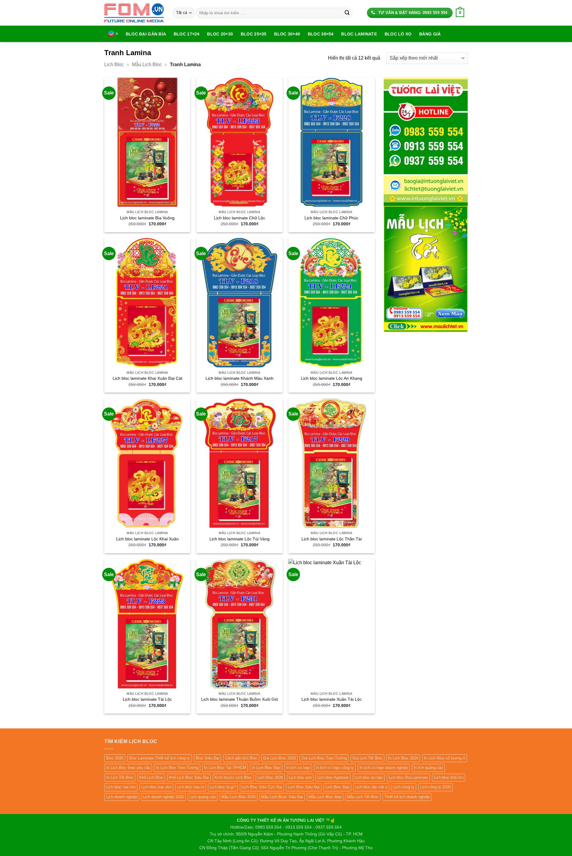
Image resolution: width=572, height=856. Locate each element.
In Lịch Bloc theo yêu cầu (128, 767)
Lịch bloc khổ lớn (449, 777)
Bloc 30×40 (287, 34)
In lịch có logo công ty (335, 767)
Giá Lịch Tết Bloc (367, 758)
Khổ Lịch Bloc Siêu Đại (189, 777)
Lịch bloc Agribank (333, 777)
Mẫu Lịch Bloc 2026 (238, 797)
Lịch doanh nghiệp (121, 797)
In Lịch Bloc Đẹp (266, 767)
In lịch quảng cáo (428, 767)
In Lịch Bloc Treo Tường (177, 767)
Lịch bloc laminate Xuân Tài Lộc (331, 699)
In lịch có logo (298, 767)
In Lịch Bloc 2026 (403, 758)
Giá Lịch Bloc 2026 (279, 758)
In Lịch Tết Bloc (119, 777)
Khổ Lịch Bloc (151, 777)
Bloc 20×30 (220, 34)
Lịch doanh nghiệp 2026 (163, 797)
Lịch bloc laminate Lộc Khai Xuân (147, 538)
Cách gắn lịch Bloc (241, 758)
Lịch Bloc (114, 64)
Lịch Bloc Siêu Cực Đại (262, 787)
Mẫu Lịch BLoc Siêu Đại (282, 797)
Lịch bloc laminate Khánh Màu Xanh (239, 378)
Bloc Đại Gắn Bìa (146, 34)
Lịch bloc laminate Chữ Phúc (331, 217)
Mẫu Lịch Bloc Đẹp (325, 797)
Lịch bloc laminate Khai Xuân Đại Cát (147, 378)
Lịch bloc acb (300, 777)
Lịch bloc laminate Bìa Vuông (147, 217)
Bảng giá (430, 34)
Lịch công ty (403, 787)
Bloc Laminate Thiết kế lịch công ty (159, 758)
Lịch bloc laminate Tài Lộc (147, 699)
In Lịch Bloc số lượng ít (444, 758)
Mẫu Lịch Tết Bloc (363, 797)
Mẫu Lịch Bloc (147, 64)
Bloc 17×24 (187, 34)
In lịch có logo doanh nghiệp (384, 767)
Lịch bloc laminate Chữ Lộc (239, 217)
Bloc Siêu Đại (207, 758)
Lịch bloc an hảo (369, 777)
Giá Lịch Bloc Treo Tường (324, 758)
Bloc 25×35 (254, 34)
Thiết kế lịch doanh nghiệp (407, 797)
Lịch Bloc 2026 (270, 777)
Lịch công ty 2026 (435, 787)
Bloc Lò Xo (398, 34)
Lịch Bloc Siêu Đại (304, 787)
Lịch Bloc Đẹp (337, 787)
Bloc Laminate (359, 34)
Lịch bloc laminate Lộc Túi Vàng (239, 538)
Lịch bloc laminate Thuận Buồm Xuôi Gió (239, 699)
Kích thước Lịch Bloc (233, 777)
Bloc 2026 (114, 758)
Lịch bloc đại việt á (371, 787)
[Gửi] (347, 13)
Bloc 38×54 (321, 34)
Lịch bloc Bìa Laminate (408, 777)
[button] (460, 13)
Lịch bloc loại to (190, 787)
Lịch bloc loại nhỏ (156, 787)
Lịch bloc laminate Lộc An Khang (331, 378)
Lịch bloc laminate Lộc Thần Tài (331, 538)
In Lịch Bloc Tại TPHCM (225, 767)
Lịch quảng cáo (202, 797)
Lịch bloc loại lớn (121, 787)
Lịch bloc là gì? (223, 787)
